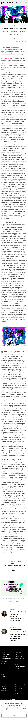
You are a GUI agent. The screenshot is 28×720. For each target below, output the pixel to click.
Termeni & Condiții (20, 684)
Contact (3, 663)
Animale (16, 601)
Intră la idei (18, 656)
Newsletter (4, 661)
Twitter (22, 41)
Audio (3, 676)
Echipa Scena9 (5, 654)
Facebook (4, 684)
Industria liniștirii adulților (12, 51)
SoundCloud (4, 690)
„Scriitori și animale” (19, 47)
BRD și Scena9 (5, 656)
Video (3, 674)
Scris (16, 25)
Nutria (14, 570)
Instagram (4, 686)
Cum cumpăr (18, 688)
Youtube (3, 688)
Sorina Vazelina (14, 34)
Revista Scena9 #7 (20, 666)
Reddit (25, 41)
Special (17, 660)
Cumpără (17, 668)
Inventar (14, 563)
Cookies (17, 686)
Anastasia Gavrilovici (10, 31)
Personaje (18, 652)
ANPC (16, 690)
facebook (20, 41)
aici (2, 710)
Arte (11, 25)
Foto (2, 678)
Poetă (12, 614)
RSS (2, 692)
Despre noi (4, 652)
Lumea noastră (19, 658)
